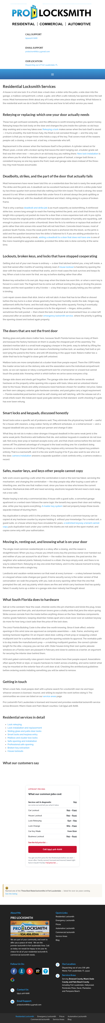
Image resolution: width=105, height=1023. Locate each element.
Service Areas (61, 936)
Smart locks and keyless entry (23, 734)
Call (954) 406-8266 (52, 849)
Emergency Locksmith (65, 920)
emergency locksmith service (58, 315)
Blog (58, 940)
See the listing (11, 894)
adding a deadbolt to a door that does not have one (65, 237)
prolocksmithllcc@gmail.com (37, 52)
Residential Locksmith (65, 917)
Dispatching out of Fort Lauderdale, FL (41, 65)
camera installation (21, 455)
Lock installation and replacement (25, 727)
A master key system (52, 506)
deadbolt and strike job (35, 207)
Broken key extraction (18, 747)
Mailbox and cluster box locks (23, 737)
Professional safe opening (21, 744)
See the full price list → (38, 842)
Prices (58, 924)
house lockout (66, 267)
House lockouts (15, 751)
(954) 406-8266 (23, 993)
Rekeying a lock (50, 129)
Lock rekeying (15, 724)
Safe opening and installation (22, 741)
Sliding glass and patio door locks (24, 731)
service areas (49, 696)
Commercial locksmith (65, 932)
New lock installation (87, 153)
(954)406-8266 (31, 38)
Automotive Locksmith (65, 928)
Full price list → (52, 863)
